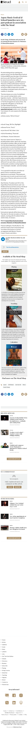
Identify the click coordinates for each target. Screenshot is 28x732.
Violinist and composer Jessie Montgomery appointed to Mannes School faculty (18, 447)
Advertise (4, 672)
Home (3, 640)
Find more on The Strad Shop (14, 378)
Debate (4, 658)
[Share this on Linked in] (8, 34)
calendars (13, 261)
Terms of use (4, 714)
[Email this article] (12, 34)
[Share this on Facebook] (2, 34)
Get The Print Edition (7, 656)
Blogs (11, 415)
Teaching (14, 304)
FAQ (25, 714)
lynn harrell (18, 384)
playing (17, 259)
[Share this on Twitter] (5, 34)
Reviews (4, 663)
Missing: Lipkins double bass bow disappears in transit (18, 528)
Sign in (7, 31)
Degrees (4, 677)
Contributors (19, 710)
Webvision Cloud (17, 727)
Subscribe (4, 665)
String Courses (6, 670)
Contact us (5, 682)
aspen (4, 384)
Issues (3, 647)
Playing (14, 267)
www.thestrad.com (6, 109)
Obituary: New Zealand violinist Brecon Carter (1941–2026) (16, 504)
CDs (9, 261)
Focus (11, 430)
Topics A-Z (18, 712)
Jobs (3, 654)
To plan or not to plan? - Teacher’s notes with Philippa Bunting (17, 433)
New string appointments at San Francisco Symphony (18, 517)
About (3, 680)
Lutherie (4, 651)
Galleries (4, 644)
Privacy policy (13, 714)
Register (17, 487)
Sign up (5, 251)
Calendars (14, 342)
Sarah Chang (6, 387)
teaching (23, 259)
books (2, 261)
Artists (4, 642)
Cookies (20, 714)
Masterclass (5, 684)
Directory (4, 661)
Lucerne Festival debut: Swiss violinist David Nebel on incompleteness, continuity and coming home (18, 420)
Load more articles (14, 459)
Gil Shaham (11, 384)
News (2, 14)
